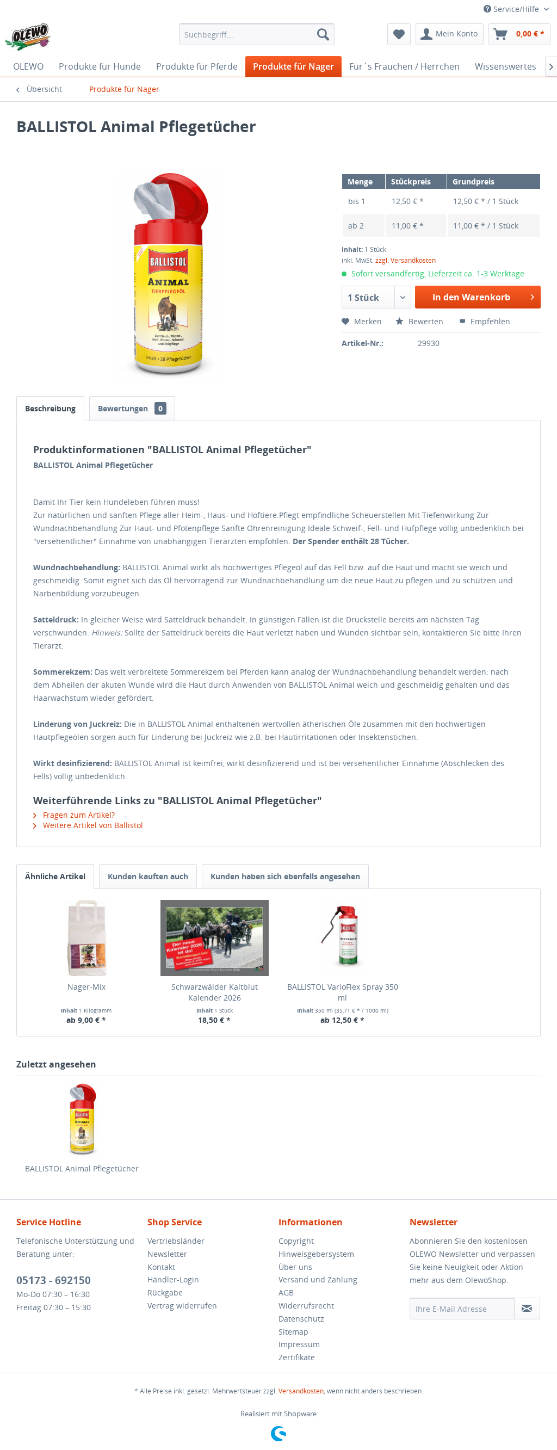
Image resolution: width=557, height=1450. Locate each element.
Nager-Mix (86, 987)
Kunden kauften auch (148, 876)
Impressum (299, 1344)
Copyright (296, 1241)
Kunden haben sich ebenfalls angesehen (285, 876)
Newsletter (167, 1254)
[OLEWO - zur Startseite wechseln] (28, 37)
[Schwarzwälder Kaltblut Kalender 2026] (215, 938)
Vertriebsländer (176, 1241)
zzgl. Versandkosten (405, 260)
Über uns (295, 1267)
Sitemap (293, 1331)
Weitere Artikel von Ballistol (92, 825)
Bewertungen (130, 408)
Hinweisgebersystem (316, 1254)
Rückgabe (165, 1292)
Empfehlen (489, 321)
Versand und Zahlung (317, 1279)
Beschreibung (50, 408)
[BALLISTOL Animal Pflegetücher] (81, 1120)
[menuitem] (257, 34)
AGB (286, 1292)
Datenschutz (301, 1318)
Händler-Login (173, 1279)
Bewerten (425, 321)
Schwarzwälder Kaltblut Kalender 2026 (214, 992)
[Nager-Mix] (86, 938)
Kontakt (161, 1267)
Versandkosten (301, 1391)
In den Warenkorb (471, 297)
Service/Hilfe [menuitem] (516, 9)
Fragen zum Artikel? (78, 815)
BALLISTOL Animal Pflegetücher (82, 1168)
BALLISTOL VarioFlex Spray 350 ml (342, 992)
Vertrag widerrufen (182, 1305)
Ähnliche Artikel (55, 876)
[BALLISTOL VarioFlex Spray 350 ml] (342, 938)
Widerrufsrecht (306, 1305)
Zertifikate (296, 1357)
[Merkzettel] (399, 34)
